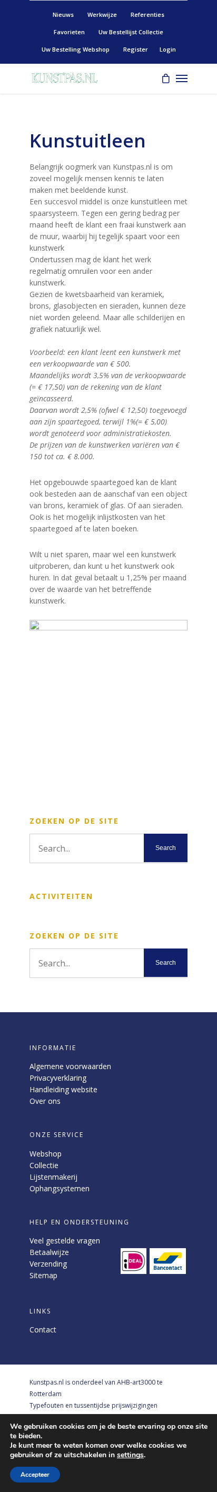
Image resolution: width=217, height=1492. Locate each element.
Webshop (45, 1154)
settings (130, 1455)
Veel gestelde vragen (64, 1241)
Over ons (45, 1101)
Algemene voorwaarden (70, 1066)
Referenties (147, 14)
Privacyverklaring (57, 1078)
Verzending (48, 1264)
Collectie (43, 1165)
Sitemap (43, 1275)
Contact (42, 1330)
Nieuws (63, 14)
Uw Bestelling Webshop (76, 49)
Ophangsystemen (59, 1188)
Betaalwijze (49, 1252)
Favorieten (69, 32)
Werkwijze (102, 14)
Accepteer (35, 1474)
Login (168, 49)
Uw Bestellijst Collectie (130, 32)
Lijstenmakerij (53, 1177)
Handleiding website (63, 1089)
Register (135, 49)
